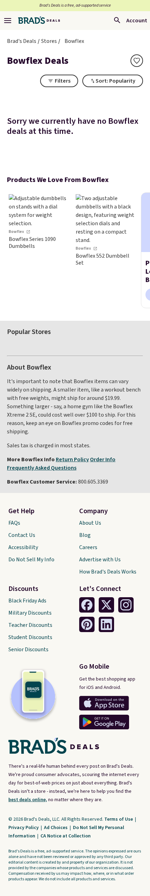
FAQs (14, 522)
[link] (38, 250)
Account (136, 20)
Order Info (102, 459)
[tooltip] (136, 60)
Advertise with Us (100, 559)
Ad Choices (56, 827)
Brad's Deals (21, 41)
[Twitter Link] (106, 604)
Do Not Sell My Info (31, 559)
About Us (90, 522)
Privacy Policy (24, 827)
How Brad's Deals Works (107, 571)
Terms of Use (119, 819)
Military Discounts (30, 612)
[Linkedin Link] (106, 624)
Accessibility (23, 547)
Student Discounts (30, 637)
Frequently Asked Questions (41, 468)
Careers (88, 547)
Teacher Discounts (30, 625)
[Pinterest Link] (86, 624)
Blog (85, 535)
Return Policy (72, 459)
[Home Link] (39, 20)
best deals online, (27, 799)
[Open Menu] (7, 20)
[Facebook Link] (86, 604)
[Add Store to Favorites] (136, 60)
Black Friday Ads (27, 600)
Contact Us (21, 535)
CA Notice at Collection (65, 836)
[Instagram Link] (126, 604)
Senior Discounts (28, 649)
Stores (49, 41)
